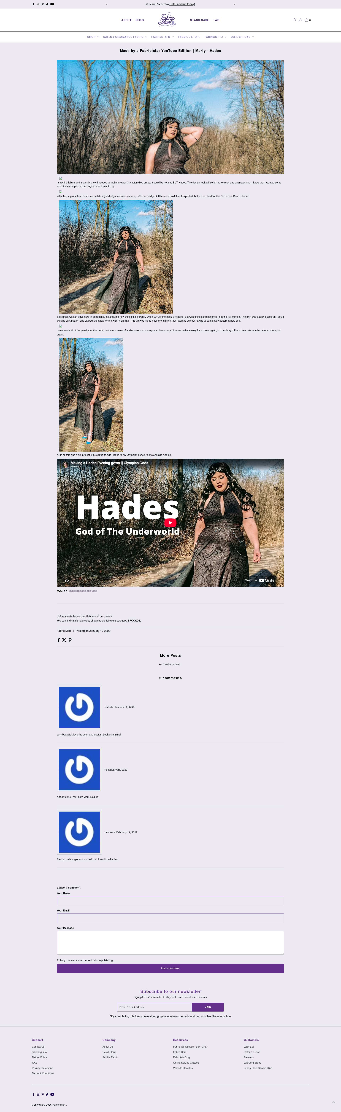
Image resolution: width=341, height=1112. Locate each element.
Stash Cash (199, 20)
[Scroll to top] (333, 1102)
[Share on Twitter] (64, 640)
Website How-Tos (183, 1068)
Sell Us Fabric (110, 1057)
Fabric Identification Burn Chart (190, 1046)
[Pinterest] (43, 4)
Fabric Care (179, 1052)
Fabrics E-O (188, 37)
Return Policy (39, 1057)
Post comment (170, 968)
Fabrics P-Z (214, 37)
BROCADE (134, 620)
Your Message (65, 928)
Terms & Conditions (43, 1073)
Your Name (63, 893)
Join (208, 1007)
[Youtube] (52, 4)
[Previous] (106, 4)
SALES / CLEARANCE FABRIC (124, 37)
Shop (91, 37)
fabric (71, 182)
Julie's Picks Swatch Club (258, 1068)
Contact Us (38, 1046)
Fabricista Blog (181, 1057)
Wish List (249, 1046)
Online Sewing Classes (186, 1062)
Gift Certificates (252, 1062)
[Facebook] (33, 4)
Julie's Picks (241, 37)
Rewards (249, 1057)
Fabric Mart (59, 1104)
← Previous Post (169, 664)
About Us (107, 1046)
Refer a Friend (252, 1052)
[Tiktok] (47, 4)
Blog (140, 20)
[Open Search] (294, 20)
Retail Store (109, 1052)
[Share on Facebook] (59, 640)
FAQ (216, 20)
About (126, 20)
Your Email (63, 910)
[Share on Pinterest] (70, 640)
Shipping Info (39, 1052)
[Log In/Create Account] (300, 20)
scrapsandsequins (84, 591)
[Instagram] (38, 4)
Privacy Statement (42, 1068)
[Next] (235, 4)
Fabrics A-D (161, 37)
